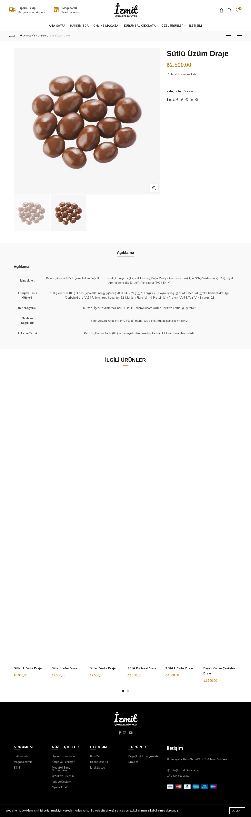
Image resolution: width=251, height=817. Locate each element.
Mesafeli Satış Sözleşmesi (61, 769)
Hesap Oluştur (99, 761)
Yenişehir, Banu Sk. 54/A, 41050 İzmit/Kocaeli (198, 759)
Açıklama (125, 252)
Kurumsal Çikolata (140, 25)
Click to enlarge (154, 188)
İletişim (195, 25)
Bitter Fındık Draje (103, 668)
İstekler (240, 8)
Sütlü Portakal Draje (141, 668)
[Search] (229, 10)
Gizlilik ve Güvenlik (63, 776)
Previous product (229, 36)
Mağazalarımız (23, 761)
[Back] (12, 36)
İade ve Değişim (62, 781)
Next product (239, 36)
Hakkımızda (79, 25)
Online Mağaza (105, 25)
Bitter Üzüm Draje (65, 668)
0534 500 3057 (180, 775)
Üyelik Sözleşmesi (63, 756)
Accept (237, 810)
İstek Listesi (97, 767)
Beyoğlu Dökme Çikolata (143, 756)
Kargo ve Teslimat (63, 761)
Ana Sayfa (57, 25)
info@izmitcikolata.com (186, 770)
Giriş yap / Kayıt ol (222, 10)
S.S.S (17, 767)
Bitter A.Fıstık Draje (28, 668)
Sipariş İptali (59, 787)
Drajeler (42, 35)
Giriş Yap (95, 756)
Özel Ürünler (172, 25)
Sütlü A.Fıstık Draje (179, 668)
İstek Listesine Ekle (183, 74)
